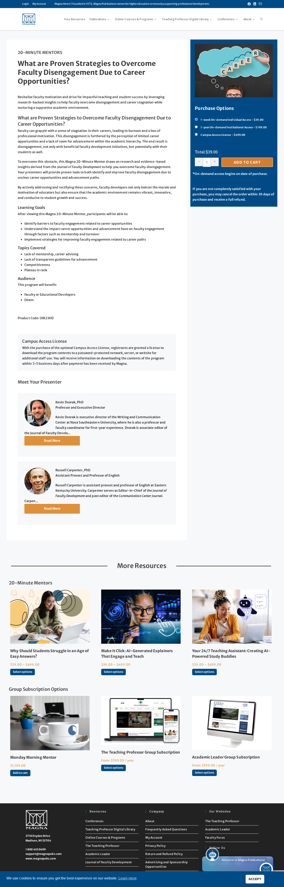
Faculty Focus (215, 837)
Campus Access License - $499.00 (223, 135)
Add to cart (247, 162)
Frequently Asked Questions (166, 829)
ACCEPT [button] (254, 879)
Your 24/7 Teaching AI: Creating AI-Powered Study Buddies (231, 653)
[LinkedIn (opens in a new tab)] (254, 4)
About (150, 821)
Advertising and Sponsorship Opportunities (166, 864)
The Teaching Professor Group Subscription (140, 752)
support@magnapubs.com (44, 853)
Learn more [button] (127, 878)
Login (25, 3)
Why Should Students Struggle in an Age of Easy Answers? (49, 653)
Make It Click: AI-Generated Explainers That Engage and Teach (137, 653)
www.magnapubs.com (41, 858)
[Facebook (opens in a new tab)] (249, 4)
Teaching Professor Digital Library (110, 829)
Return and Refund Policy (164, 854)
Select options (22, 671)
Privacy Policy (155, 846)
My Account (39, 3)
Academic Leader (97, 854)
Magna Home (62, 3)
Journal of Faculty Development (108, 862)
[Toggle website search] (261, 19)
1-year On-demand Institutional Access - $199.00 (234, 127)
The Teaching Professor (102, 846)
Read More (52, 441)
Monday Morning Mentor (33, 757)
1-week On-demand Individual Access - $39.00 (232, 119)
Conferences (94, 821)
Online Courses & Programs (105, 837)
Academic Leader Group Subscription (226, 757)
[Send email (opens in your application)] (259, 4)
